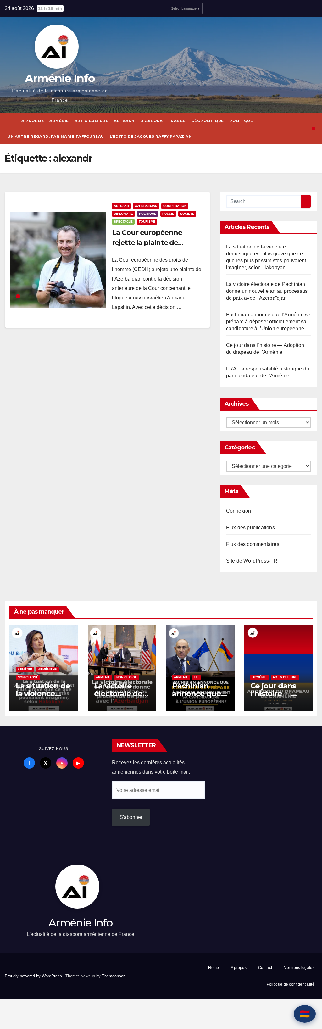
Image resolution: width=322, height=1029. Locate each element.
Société (187, 213)
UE (196, 677)
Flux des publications (250, 527)
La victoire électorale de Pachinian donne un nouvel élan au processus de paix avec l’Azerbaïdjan (267, 291)
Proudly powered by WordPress (34, 976)
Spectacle (123, 221)
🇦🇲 (305, 1014)
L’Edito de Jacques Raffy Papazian (151, 136)
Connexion (238, 511)
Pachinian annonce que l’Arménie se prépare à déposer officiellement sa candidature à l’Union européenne (268, 321)
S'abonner (130, 817)
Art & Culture (91, 121)
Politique (241, 121)
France (177, 121)
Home (213, 968)
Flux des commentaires (252, 544)
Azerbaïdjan (146, 206)
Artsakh (124, 121)
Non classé (28, 677)
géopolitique (207, 121)
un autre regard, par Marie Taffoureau (56, 136)
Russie (168, 213)
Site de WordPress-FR (252, 561)
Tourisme (147, 221)
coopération (174, 206)
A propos (32, 121)
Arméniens (47, 669)
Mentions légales (299, 968)
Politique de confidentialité (290, 984)
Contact (265, 968)
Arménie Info (60, 78)
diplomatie (123, 213)
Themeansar (113, 976)
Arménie (59, 121)
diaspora (151, 121)
